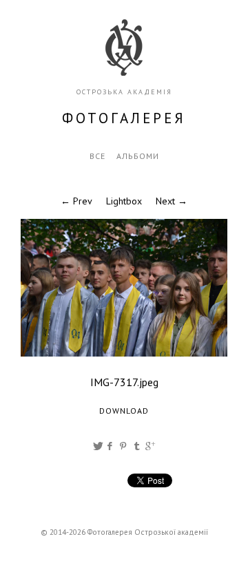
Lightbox (124, 201)
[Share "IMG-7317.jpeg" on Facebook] (110, 446)
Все (97, 156)
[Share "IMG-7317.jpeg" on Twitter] (98, 446)
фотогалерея (124, 118)
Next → (171, 201)
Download (124, 410)
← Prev (76, 201)
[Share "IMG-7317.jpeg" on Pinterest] (124, 446)
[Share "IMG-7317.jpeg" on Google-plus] (150, 446)
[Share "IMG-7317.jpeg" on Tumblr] (137, 446)
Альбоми (137, 156)
